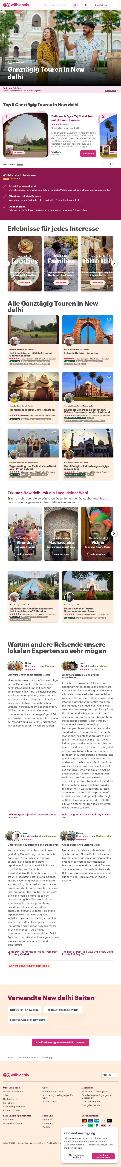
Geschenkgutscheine (14, 1106)
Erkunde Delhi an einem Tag (81, 352)
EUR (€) (107, 1075)
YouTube (46, 1127)
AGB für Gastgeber (91, 1101)
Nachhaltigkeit (10, 1099)
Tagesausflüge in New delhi (62, 1009)
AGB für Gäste (49, 1101)
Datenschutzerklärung (35, 1143)
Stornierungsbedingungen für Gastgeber (97, 1096)
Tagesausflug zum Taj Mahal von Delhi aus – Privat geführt (32, 467)
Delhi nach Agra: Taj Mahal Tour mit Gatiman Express (31, 354)
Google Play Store (12, 1123)
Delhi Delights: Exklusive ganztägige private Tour (86, 467)
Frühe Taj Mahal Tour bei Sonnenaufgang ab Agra (79, 609)
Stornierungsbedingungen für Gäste (57, 1096)
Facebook (47, 1119)
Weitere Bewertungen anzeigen (28, 965)
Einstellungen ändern (77, 1156)
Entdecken (88, 153)
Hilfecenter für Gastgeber (95, 1091)
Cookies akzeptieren (103, 1156)
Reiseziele (8, 1102)
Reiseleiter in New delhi (24, 1009)
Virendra (50, 666)
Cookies (50, 1143)
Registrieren (101, 5)
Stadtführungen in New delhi (27, 1019)
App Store (8, 1119)
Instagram (47, 1123)
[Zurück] (104, 164)
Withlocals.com (17, 1143)
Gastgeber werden (91, 1105)
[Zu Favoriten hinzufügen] (54, 319)
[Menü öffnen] (115, 5)
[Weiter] (110, 164)
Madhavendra (48, 836)
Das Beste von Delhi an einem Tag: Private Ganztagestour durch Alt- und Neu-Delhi (87, 412)
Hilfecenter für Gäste (53, 1091)
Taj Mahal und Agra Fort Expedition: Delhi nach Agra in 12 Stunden (31, 609)
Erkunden (24, 282)
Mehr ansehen (24, 554)
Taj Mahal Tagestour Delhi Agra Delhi (32, 409)
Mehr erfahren (110, 91)
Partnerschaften (11, 1110)
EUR (84, 5)
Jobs (5, 1095)
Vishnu (103, 666)
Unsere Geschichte (13, 1091)
